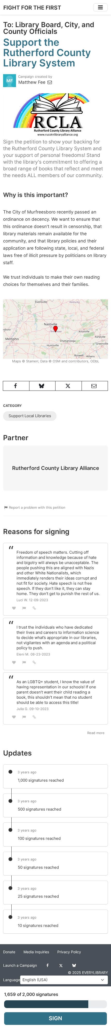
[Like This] (14, 608)
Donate (9, 952)
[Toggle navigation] (100, 7)
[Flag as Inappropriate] (24, 608)
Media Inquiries (36, 952)
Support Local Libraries (30, 415)
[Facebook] (47, 965)
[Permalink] (34, 608)
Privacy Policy (69, 952)
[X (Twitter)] (60, 965)
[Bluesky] (74, 965)
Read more (96, 733)
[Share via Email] (95, 386)
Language (11, 980)
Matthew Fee (32, 82)
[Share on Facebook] (16, 386)
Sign (55, 1018)
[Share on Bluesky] (42, 386)
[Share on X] (68, 386)
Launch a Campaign (20, 965)
